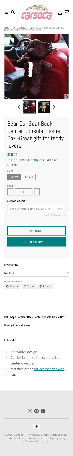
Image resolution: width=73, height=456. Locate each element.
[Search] (13, 12)
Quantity (11, 185)
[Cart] (66, 12)
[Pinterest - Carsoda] (36, 411)
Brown (14, 177)
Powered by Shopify (38, 434)
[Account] (60, 12)
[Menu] (6, 12)
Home (6, 27)
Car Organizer (19, 27)
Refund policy (59, 434)
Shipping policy (57, 438)
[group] (29, 106)
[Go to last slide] (19, 107)
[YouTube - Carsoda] (43, 411)
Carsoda (18, 434)
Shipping (32, 160)
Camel (29, 177)
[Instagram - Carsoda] (30, 411)
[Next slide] (54, 107)
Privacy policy (15, 438)
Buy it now (36, 242)
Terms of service (35, 438)
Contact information (36, 441)
